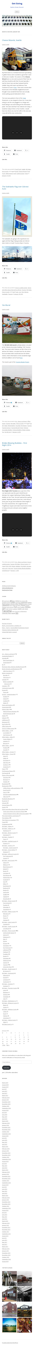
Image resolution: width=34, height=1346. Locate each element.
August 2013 (5, 1185)
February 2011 (6, 1249)
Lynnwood (6, 979)
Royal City (4, 801)
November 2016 (6, 1104)
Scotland (5, 701)
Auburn (5, 862)
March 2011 (5, 1246)
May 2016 (4, 1117)
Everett (5, 977)
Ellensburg (6, 913)
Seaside (5, 750)
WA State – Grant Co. (7, 845)
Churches (5, 777)
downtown (24, 602)
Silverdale (5, 907)
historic (21, 604)
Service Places (6, 805)
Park (15, 607)
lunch (14, 173)
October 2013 (5, 1180)
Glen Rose (6, 762)
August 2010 (5, 1261)
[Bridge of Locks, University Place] (9, 1325)
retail (7, 609)
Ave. (14, 601)
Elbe (4, 939)
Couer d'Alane (7, 739)
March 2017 (5, 1095)
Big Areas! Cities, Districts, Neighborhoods (13, 667)
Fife (4, 941)
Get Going (17, 3)
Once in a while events (21, 288)
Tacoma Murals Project (22, 362)
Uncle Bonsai (5, 570)
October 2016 (5, 1106)
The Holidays (5, 818)
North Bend (6, 886)
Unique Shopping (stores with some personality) (16, 813)
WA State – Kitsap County (8, 901)
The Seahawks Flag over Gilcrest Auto (15, 187)
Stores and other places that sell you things (13, 809)
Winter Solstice (26, 430)
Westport (5, 852)
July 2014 (4, 1163)
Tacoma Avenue (6, 428)
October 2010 (5, 1257)
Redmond (5, 888)
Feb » (7, 1045)
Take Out (5, 796)
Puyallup (22, 607)
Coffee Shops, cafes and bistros (11, 788)
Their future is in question (9, 820)
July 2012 (4, 1212)
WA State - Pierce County (17, 423)
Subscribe (6, 1068)
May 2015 (4, 1142)
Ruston (5, 956)
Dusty (4, 1014)
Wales (4, 703)
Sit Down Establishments (9, 794)
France (5, 692)
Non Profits (5, 724)
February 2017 (6, 1097)
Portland (5, 747)
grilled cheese (9, 173)
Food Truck (18, 169)
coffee (13, 602)
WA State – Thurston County (9, 988)
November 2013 (6, 1178)
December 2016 (6, 1102)
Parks (3, 769)
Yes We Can (8, 432)
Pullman (5, 1016)
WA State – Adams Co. (8, 828)
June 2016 (4, 1114)
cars (20, 292)
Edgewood (6, 937)
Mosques (5, 779)
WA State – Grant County (9, 847)
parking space (20, 173)
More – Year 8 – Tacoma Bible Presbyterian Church (15, 628)
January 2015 (5, 1151)
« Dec (3, 1045)
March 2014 (5, 1170)
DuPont (5, 935)
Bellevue (5, 865)
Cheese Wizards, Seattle (12, 40)
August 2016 (5, 1110)
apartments (7, 601)
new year (10, 568)
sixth (23, 609)
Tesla (24, 98)
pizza (18, 607)
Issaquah (5, 879)
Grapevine (6, 767)
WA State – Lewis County (8, 922)
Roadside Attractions (7, 799)
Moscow (5, 743)
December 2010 (6, 1253)
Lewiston (5, 741)
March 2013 (5, 1195)
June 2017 (4, 1091)
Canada (4, 679)
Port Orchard (6, 903)
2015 (10, 566)
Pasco (4, 839)
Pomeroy (5, 843)
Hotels (3, 716)
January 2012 (5, 1225)
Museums (4, 722)
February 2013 (6, 1197)
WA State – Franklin (7, 837)
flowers (30, 602)
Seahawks (5, 294)
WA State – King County (8, 860)
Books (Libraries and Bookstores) (11, 669)
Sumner (5, 962)
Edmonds (5, 975)
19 (2, 1041)
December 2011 (6, 1227)
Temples (5, 782)
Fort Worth (6, 760)
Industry (4, 718)
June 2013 (4, 1189)
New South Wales (7, 660)
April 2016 (4, 1119)
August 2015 (5, 1136)
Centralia (5, 924)
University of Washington (21, 611)
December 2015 (6, 1127)
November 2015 (6, 1129)
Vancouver (6, 677)
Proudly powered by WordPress (10, 1343)
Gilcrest (26, 292)
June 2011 (4, 1240)
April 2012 (4, 1219)
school (10, 609)
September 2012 (6, 1208)
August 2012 (5, 1210)
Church (8, 602)
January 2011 (5, 1251)
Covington (5, 873)
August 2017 (5, 1087)
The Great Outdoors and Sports (10, 816)
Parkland (5, 952)
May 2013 (4, 1191)
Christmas (4, 602)
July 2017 (4, 1089)
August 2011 (5, 1236)
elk (3, 425)
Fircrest (5, 943)
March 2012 (5, 1221)
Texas (13, 611)
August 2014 (5, 1161)
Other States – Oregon (8, 752)
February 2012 (6, 1223)
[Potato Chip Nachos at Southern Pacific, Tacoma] (24, 1325)
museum (27, 605)
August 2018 (5, 1085)
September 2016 (6, 1108)
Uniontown (6, 1018)
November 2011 (6, 1229)
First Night (23, 566)
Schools (4, 803)
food (3, 604)
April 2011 (4, 1244)
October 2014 (5, 1157)
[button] (13, 132)
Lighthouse (5, 720)
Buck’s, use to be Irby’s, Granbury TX (11, 625)
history (26, 604)
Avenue (17, 601)
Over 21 (5, 792)
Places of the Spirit (7, 775)
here (15, 87)
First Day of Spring (7, 623)
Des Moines (6, 875)
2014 (7, 566)
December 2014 (6, 1153)
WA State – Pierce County (8, 931)
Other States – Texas (7, 754)
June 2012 (4, 1214)
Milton (4, 884)
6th (3, 601)
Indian (5, 425)
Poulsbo (5, 905)
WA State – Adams (7, 826)
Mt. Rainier (24, 425)
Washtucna (6, 830)
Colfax (5, 1011)
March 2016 (5, 1121)
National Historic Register (9, 711)
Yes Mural (6, 305)
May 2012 (4, 1217)
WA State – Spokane (7, 984)
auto (17, 292)
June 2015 (4, 1140)
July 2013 (4, 1187)
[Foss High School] (24, 1278)
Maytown (5, 992)
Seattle (23, 169)
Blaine (4, 1005)
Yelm (4, 999)
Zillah (4, 1022)
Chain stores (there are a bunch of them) (14, 811)
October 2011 (5, 1231)
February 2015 (6, 1148)
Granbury (7, 604)
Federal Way (6, 877)
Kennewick (6, 835)
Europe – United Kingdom (8, 694)
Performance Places (7, 771)
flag (23, 292)
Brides (13, 566)
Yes (3, 432)
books (23, 601)
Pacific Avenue (10, 607)
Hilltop (16, 604)
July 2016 (4, 1112)
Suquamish (6, 909)
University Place (6, 613)
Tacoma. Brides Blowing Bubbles (22, 568)
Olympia (4, 607)
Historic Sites (5, 709)
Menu (17, 11)
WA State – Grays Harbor (8, 850)
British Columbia (6, 673)
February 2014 (6, 1172)
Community (18, 602)
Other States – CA (6, 730)
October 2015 (5, 1131)
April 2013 (4, 1193)
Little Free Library (7, 671)
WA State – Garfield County (9, 841)
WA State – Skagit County (8, 969)
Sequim (5, 858)
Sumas (5, 1007)
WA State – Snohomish (8, 973)
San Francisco (6, 735)
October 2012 (5, 1206)
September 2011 (6, 1234)
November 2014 (6, 1155)
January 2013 (5, 1200)
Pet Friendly (5, 773)
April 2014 (4, 1168)
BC (2, 664)
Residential (5, 784)
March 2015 (5, 1146)
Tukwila (5, 896)
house (29, 604)
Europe (4, 690)
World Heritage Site (8, 713)
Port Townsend (7, 856)
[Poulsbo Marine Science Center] (24, 1294)
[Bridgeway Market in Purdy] (24, 1309)
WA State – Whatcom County (9, 1003)
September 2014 (6, 1159)
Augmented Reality (7, 656)
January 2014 (5, 1174)
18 (28, 1039)
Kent (4, 882)
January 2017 (5, 1100)
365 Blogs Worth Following (9, 586)
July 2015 (4, 1138)
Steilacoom (6, 960)
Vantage (5, 920)
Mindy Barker (11, 425)
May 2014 (4, 1166)
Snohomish (6, 982)
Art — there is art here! (8, 654)
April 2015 (4, 1144)
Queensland (6, 662)
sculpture (15, 609)
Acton (4, 756)
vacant (13, 613)
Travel (3, 822)
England (5, 696)
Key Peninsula (7, 948)
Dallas (4, 758)
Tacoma (24, 290)
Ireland (5, 699)
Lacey (4, 990)
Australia (4, 658)
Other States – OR (7, 745)
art (31, 423)
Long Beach (6, 928)
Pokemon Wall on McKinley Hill (10, 630)
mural (23, 605)
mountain (18, 425)
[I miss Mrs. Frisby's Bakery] (9, 1294)
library (10, 605)
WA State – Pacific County (8, 926)
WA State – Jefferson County (9, 854)
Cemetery (4, 686)
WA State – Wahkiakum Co (9, 1001)
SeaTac (5, 892)
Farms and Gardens (7, 705)
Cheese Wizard (23, 171)
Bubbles (18, 566)
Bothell (5, 869)
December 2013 (6, 1176)
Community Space (7, 688)
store (26, 609)
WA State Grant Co (7, 1024)
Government (5, 707)
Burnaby (5, 675)
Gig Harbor (6, 945)
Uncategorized (6, 824)
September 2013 (6, 1183)
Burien (5, 871)
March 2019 (5, 1083)
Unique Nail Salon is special (9, 632)
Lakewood (5, 605)
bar (21, 601)
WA (17, 613)
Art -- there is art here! (21, 421)
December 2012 (6, 1202)
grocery (12, 604)
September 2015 (6, 1134)
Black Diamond (7, 867)
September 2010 (6, 1259)
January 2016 (5, 1125)
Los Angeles (6, 733)
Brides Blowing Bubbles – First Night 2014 (14, 444)
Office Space (5, 726)
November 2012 (6, 1204)
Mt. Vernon (6, 971)
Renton (5, 890)
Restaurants (5, 786)
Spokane (5, 986)
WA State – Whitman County (9, 1009)
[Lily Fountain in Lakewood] (9, 1278)
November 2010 (6, 1255)
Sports (4, 807)
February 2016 (6, 1123)
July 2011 (4, 1238)
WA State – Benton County (9, 833)
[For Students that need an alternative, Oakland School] (9, 1309)
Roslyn (5, 916)
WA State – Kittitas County (9, 911)
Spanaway (6, 958)
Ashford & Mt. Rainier (8, 933)
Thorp (4, 918)
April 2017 (4, 1093)
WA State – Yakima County (9, 1020)
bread (16, 171)
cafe (26, 601)
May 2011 (4, 1242)
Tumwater (5, 996)
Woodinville (6, 899)
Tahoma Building (17, 430)
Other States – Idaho (7, 737)
